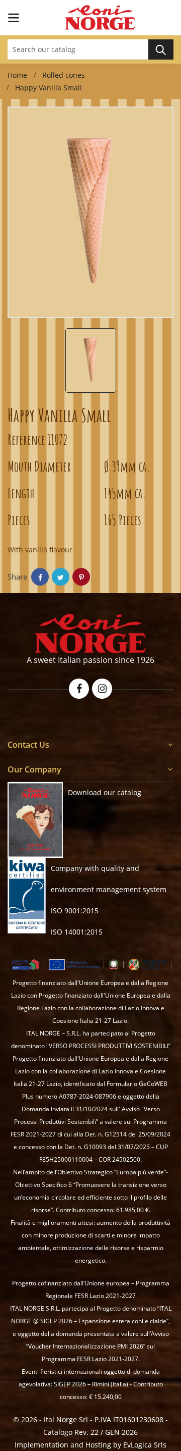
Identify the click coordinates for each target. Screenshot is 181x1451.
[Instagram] (102, 689)
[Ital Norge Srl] (90, 633)
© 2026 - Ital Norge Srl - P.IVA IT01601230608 (89, 1419)
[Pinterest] (81, 577)
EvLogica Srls (144, 1444)
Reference (26, 439)
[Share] (40, 577)
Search (160, 49)
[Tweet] (60, 577)
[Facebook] (79, 689)
